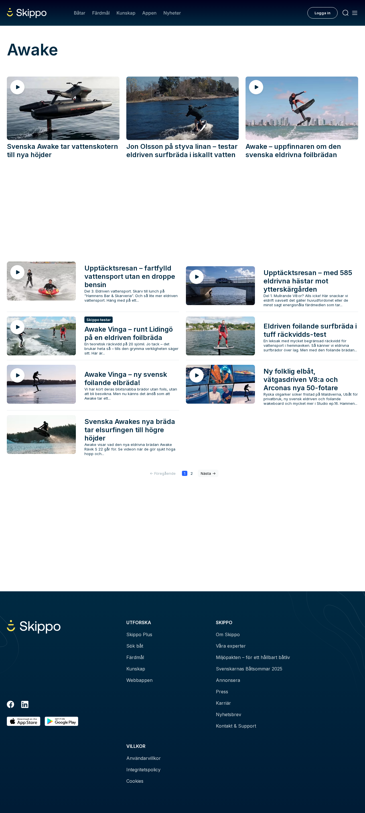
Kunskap (126, 13)
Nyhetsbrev (228, 714)
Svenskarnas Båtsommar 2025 (249, 669)
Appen (149, 13)
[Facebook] (10, 705)
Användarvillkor (143, 758)
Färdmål (101, 13)
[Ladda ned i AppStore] (23, 721)
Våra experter (231, 646)
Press (222, 691)
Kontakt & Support (236, 726)
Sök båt (134, 646)
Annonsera (228, 680)
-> (208, 473)
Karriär (223, 703)
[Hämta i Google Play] (61, 721)
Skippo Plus (139, 634)
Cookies (134, 781)
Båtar (79, 13)
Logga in (322, 13)
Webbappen (139, 680)
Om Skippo (228, 634)
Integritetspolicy (143, 769)
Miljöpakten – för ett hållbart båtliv (253, 657)
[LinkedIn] (25, 705)
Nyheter (172, 13)
